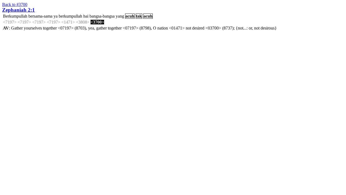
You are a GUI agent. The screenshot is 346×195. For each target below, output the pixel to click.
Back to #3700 (14, 4)
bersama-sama (40, 16)
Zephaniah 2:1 (18, 10)
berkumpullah (70, 16)
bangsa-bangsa (102, 16)
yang (120, 16)
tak (139, 16)
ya (56, 16)
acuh (129, 16)
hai (85, 16)
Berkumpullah (15, 16)
